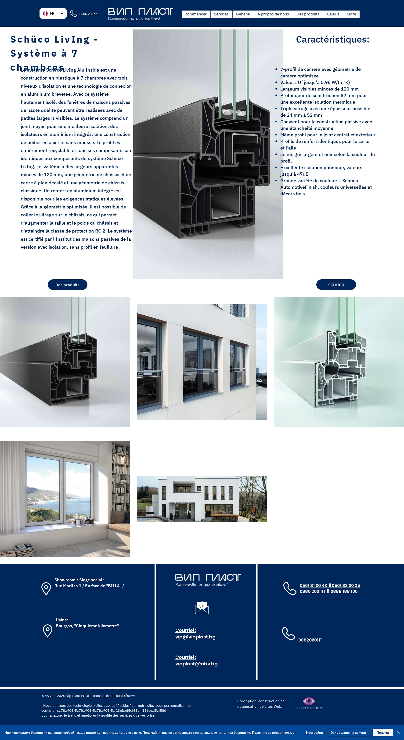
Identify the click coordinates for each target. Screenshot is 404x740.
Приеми (383, 732)
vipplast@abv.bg (196, 663)
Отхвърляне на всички (348, 732)
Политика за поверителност (274, 732)
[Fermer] (398, 732)
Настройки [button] (314, 732)
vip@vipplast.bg (195, 637)
